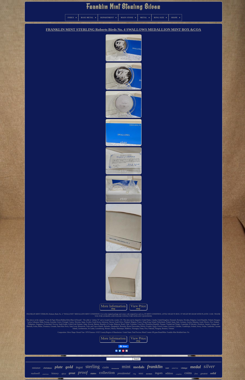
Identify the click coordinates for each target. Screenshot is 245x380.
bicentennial (115, 368)
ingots (159, 373)
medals (138, 367)
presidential (124, 373)
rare (167, 368)
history (55, 373)
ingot (79, 367)
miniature (36, 368)
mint (126, 366)
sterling (92, 366)
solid (213, 373)
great (72, 373)
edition (169, 373)
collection (107, 372)
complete (179, 374)
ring (134, 374)
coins (188, 373)
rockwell (35, 373)
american (46, 374)
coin (106, 367)
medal (195, 366)
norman (149, 374)
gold (69, 367)
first (196, 374)
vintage (184, 368)
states (93, 373)
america (175, 368)
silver (209, 366)
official (63, 374)
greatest (203, 373)
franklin (155, 366)
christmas (47, 368)
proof (83, 372)
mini (141, 373)
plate (59, 367)
